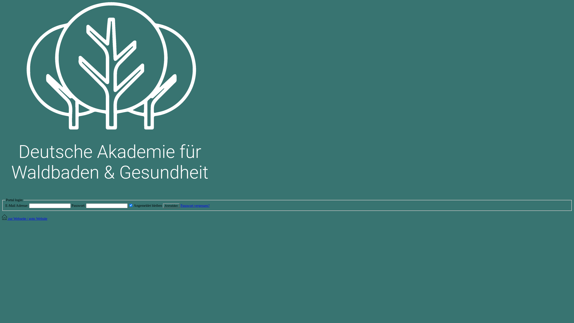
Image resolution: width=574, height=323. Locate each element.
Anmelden (171, 205)
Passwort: (78, 205)
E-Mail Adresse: (16, 205)
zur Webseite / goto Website (27, 218)
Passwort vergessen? (195, 205)
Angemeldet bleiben (148, 205)
